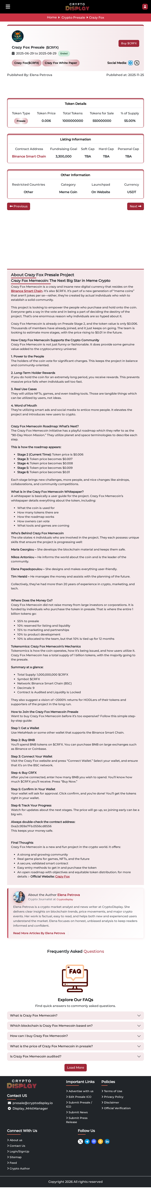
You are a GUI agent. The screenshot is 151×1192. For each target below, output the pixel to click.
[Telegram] (130, 63)
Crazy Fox (62, 876)
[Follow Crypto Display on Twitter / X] (80, 1141)
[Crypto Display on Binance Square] (100, 1141)
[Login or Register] (145, 7)
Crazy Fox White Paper (61, 63)
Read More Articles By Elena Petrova (39, 933)
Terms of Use (112, 1091)
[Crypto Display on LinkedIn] (107, 1141)
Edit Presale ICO (79, 1097)
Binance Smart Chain (26, 291)
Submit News (78, 1112)
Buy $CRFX (129, 43)
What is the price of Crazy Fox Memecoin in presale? (51, 1046)
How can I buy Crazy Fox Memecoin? (39, 1036)
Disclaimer (111, 1102)
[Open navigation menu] (8, 7)
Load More (75, 1067)
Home (52, 17)
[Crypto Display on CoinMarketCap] (93, 1141)
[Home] (77, 7)
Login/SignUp (19, 1151)
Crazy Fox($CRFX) (26, 63)
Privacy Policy (113, 1097)
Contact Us (17, 1146)
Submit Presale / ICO (79, 1104)
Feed (13, 1163)
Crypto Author (19, 1168)
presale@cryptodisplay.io (33, 1103)
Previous (20, 206)
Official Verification (117, 1108)
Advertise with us (80, 1091)
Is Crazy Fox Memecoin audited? (35, 1056)
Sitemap (15, 1157)
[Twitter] (136, 63)
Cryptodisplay (65, 899)
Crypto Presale (73, 17)
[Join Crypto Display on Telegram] (87, 1141)
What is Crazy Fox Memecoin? (33, 1015)
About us (15, 1140)
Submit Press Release (76, 1120)
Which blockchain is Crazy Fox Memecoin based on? (51, 1026)
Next (134, 206)
